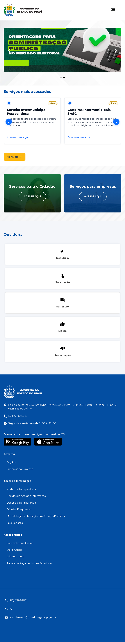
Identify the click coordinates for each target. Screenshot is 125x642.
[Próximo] (116, 122)
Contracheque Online (20, 543)
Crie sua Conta (15, 556)
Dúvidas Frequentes (19, 509)
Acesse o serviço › (18, 137)
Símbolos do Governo (20, 469)
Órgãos (11, 462)
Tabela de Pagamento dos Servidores (29, 563)
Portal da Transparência (21, 489)
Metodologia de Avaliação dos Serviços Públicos (36, 516)
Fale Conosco (15, 522)
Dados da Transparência (21, 502)
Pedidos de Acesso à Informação (26, 496)
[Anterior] (8, 122)
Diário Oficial (14, 549)
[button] (9, 51)
